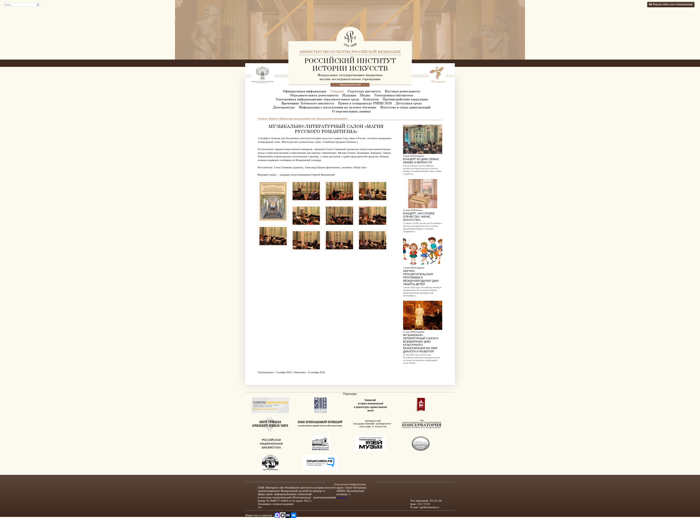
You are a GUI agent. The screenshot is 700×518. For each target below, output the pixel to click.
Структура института (364, 91)
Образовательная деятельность (314, 95)
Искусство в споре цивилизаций (405, 107)
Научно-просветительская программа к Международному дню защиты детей (421, 277)
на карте (341, 497)
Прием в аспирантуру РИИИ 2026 (365, 103)
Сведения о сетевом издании (275, 503)
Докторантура (284, 107)
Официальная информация (304, 91)
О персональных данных (351, 111)
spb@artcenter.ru (429, 507)
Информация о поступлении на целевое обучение (337, 107)
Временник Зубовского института (307, 103)
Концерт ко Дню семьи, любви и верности (421, 160)
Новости (273, 118)
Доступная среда (409, 103)
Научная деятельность (402, 91)
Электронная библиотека (393, 95)
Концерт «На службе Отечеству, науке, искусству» (419, 216)
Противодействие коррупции (405, 99)
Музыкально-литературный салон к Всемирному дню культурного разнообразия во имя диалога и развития (420, 343)
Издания (349, 95)
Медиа (365, 95)
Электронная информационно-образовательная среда (317, 99)
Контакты (371, 99)
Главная (262, 118)
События (337, 91)
